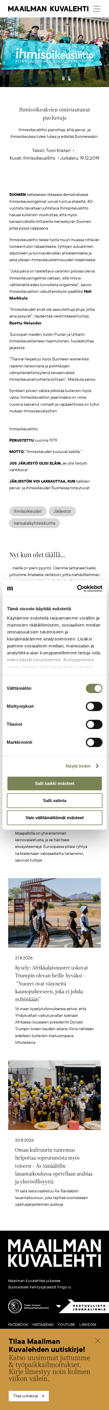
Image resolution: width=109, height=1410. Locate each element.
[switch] (94, 706)
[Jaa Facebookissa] (63, 182)
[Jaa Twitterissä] (27, 182)
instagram (42, 1324)
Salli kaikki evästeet (54, 783)
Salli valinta (54, 800)
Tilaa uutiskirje (25, 1396)
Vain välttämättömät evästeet (55, 817)
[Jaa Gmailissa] (45, 182)
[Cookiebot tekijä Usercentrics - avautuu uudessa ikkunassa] (77, 588)
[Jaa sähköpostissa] (82, 182)
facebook (18, 1324)
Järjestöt (62, 511)
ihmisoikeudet (28, 511)
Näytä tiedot (78, 765)
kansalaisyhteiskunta (34, 523)
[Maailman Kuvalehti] (54, 1265)
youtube (66, 1324)
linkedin (87, 1324)
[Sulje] (98, 1341)
